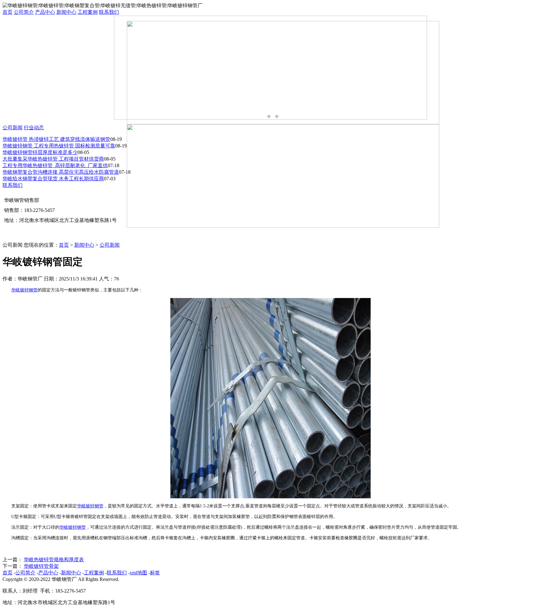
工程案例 (88, 12)
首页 (8, 12)
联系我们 (109, 12)
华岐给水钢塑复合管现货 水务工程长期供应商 (53, 178)
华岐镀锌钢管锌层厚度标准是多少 (40, 152)
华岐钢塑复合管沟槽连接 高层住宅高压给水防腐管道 (61, 172)
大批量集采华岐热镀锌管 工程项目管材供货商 (53, 159)
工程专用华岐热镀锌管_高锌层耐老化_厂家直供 (55, 165)
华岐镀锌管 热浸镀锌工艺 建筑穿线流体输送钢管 (56, 139)
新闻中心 (66, 12)
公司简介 (24, 12)
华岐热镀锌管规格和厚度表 (54, 559)
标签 (155, 572)
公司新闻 (13, 127)
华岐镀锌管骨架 (41, 566)
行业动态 (34, 127)
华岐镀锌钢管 (24, 290)
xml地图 (138, 572)
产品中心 (45, 12)
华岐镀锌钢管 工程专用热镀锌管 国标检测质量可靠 (59, 145)
